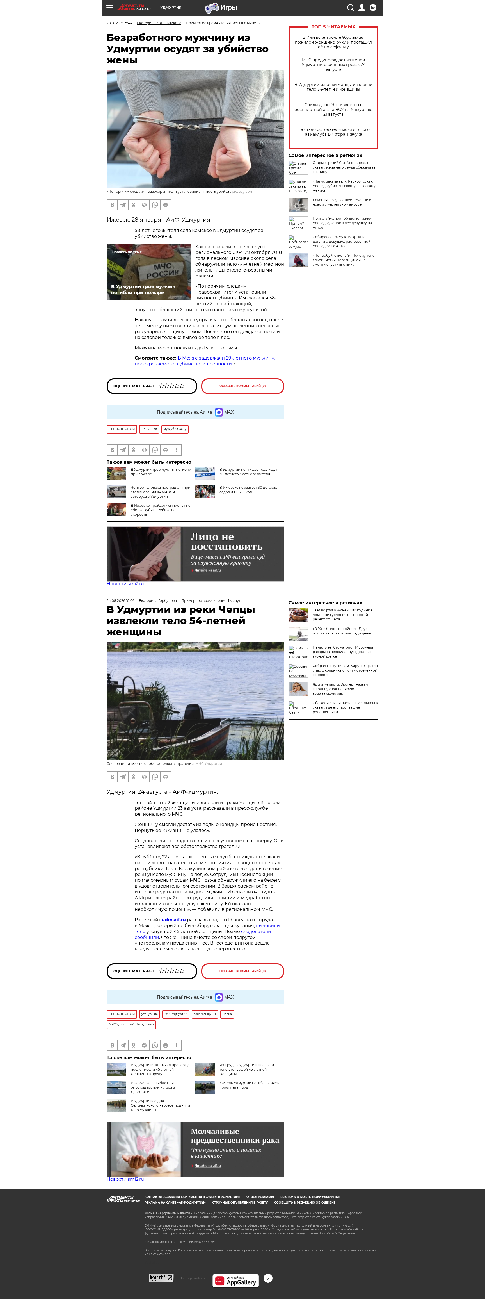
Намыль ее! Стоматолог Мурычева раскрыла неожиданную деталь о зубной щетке (343, 651)
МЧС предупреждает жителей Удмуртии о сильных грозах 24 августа (333, 65)
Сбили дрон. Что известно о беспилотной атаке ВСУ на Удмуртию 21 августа (333, 110)
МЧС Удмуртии (208, 763)
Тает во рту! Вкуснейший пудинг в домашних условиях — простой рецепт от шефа (342, 614)
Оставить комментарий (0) (242, 386)
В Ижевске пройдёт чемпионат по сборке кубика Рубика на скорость (161, 510)
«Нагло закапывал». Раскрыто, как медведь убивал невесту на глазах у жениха (344, 185)
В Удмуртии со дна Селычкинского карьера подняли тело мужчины (160, 1105)
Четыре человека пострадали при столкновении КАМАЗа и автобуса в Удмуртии (160, 492)
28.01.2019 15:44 (119, 23)
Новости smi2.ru (125, 583)
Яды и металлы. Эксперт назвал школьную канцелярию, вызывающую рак (340, 688)
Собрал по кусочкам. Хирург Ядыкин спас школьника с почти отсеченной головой (345, 670)
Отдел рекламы (260, 1197)
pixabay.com (242, 191)
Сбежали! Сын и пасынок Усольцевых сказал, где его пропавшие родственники (345, 707)
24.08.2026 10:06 (120, 601)
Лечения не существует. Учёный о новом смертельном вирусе (342, 202)
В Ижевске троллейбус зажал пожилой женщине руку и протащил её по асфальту (333, 42)
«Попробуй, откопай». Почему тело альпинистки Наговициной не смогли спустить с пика (344, 260)
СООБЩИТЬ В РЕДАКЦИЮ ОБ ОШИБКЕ (304, 1202)
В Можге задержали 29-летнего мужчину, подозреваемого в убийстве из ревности (205, 361)
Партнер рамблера (193, 1278)
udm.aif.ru (174, 919)
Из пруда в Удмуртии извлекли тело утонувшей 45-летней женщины (246, 1069)
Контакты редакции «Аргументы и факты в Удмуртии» (192, 1197)
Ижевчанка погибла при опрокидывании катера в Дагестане (153, 1087)
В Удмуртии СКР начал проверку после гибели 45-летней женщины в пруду (160, 1069)
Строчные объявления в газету (240, 1202)
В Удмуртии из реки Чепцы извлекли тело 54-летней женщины (333, 87)
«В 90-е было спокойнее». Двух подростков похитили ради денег (342, 631)
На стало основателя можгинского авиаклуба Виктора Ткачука (334, 132)
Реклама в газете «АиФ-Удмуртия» (310, 1197)
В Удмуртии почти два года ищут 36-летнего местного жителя (248, 471)
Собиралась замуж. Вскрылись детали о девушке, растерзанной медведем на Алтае (341, 241)
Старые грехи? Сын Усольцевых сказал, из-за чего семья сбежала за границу (344, 167)
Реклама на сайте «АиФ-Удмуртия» (175, 1202)
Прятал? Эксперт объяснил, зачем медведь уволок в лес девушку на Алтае (342, 222)
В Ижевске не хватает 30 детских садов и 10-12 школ (248, 489)
